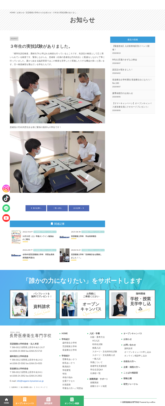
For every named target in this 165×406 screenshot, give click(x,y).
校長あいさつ (68, 363)
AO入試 (95, 341)
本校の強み (67, 377)
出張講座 (66, 385)
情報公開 (127, 378)
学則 (64, 374)
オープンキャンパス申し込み (137, 352)
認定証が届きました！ (122, 71)
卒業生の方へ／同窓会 (72, 388)
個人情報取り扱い (27, 387)
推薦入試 (96, 348)
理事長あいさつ (69, 359)
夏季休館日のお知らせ (122, 95)
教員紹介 (66, 366)
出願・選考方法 (97, 337)
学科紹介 (66, 339)
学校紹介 (66, 356)
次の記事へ (77, 208)
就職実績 (94, 382)
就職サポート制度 (98, 386)
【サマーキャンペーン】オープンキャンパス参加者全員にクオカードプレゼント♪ (131, 106)
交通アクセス (68, 381)
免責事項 (14, 387)
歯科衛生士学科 (69, 343)
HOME (65, 333)
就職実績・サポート (98, 379)
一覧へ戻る (57, 208)
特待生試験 (97, 344)
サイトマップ (40, 387)
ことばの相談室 (130, 373)
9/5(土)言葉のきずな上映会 (124, 61)
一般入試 (96, 359)
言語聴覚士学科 (69, 346)
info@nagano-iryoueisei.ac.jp (30, 381)
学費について (96, 362)
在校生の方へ (129, 361)
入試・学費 (94, 333)
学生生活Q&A (96, 370)
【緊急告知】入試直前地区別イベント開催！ (130, 49)
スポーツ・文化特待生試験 (104, 351)
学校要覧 (66, 370)
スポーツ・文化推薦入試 (103, 355)
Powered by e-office (147, 402)
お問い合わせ (129, 345)
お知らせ (127, 339)
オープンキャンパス (132, 333)
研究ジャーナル (130, 384)
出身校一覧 (95, 373)
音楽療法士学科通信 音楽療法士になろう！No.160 (132, 83)
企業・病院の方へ (131, 367)
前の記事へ (36, 208)
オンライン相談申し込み (135, 356)
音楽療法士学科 (69, 350)
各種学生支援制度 (98, 366)
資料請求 (128, 348)
